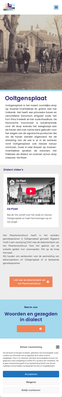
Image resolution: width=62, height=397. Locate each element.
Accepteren (31, 374)
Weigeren (31, 382)
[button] (57, 347)
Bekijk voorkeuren (31, 390)
